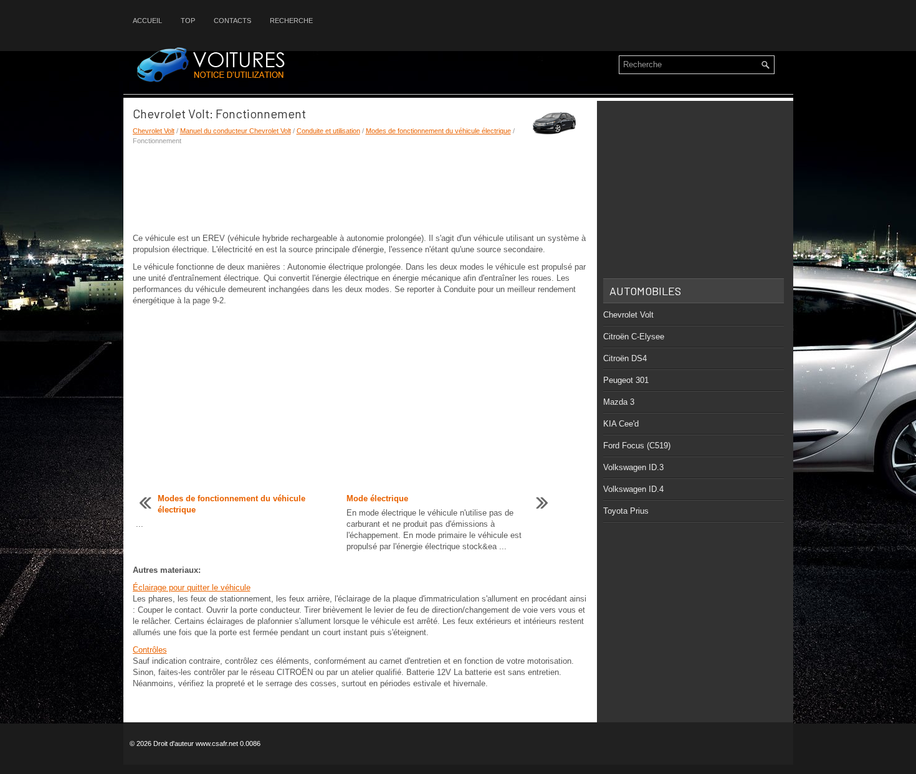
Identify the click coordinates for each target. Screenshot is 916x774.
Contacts (232, 20)
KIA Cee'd (621, 423)
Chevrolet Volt (153, 131)
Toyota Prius (626, 511)
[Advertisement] (360, 189)
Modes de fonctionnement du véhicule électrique (438, 131)
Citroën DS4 (625, 358)
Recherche (291, 20)
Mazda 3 (618, 402)
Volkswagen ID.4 (633, 489)
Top (188, 20)
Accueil (147, 20)
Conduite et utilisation (328, 131)
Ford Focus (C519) (636, 445)
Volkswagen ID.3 (633, 467)
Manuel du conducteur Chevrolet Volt (235, 131)
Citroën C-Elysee (633, 336)
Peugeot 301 (626, 380)
